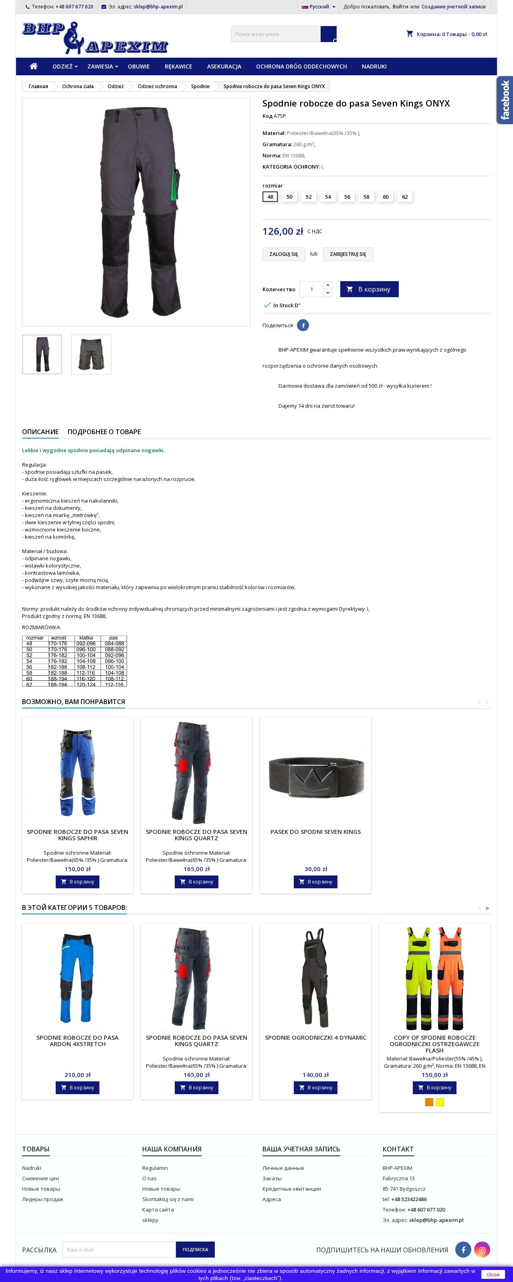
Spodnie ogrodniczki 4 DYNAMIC (315, 1037)
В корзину (368, 289)
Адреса (272, 1199)
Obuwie (139, 66)
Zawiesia (100, 66)
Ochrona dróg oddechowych (301, 66)
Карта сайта (158, 1209)
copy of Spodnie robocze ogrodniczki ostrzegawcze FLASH (435, 1043)
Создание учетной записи (454, 6)
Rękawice (178, 66)
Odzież (63, 66)
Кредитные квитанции (292, 1188)
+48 (396, 1199)
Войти (400, 6)
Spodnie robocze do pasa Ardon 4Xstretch (77, 1040)
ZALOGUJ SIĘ (283, 254)
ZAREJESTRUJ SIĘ (348, 254)
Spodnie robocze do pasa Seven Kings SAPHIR (77, 834)
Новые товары (41, 1188)
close (493, 1274)
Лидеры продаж (42, 1199)
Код (268, 115)
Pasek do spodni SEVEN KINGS (316, 831)
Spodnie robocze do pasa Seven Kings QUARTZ (196, 834)
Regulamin (155, 1167)
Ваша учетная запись (301, 1149)
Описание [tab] (40, 431)
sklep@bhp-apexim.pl (158, 6)
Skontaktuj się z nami (168, 1199)
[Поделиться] (303, 325)
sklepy (150, 1220)
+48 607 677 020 (74, 6)
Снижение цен (40, 1178)
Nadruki (374, 66)
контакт (398, 1149)
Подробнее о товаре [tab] (104, 431)
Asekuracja (224, 66)
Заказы (272, 1178)
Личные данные (283, 1167)
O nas (149, 1178)
